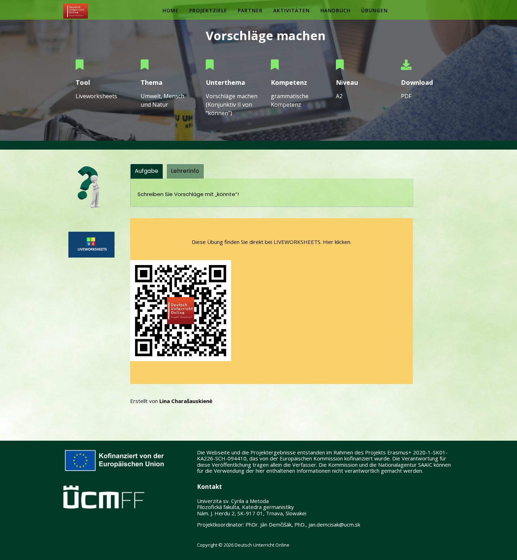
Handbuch (335, 10)
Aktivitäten (291, 10)
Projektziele (208, 10)
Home (170, 10)
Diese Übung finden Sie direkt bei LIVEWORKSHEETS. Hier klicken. (271, 241)
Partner (250, 10)
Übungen (374, 10)
